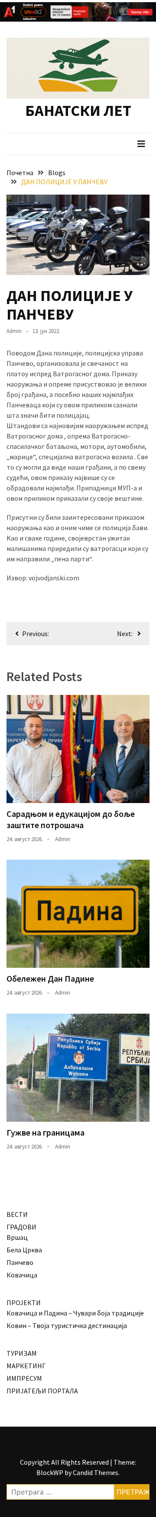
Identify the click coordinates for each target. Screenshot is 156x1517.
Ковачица (21, 1275)
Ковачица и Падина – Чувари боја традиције (75, 1313)
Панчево (19, 1262)
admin (14, 331)
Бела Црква (24, 1249)
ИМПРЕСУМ (24, 1378)
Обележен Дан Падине (50, 978)
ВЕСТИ (17, 1214)
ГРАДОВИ (21, 1227)
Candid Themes (95, 1472)
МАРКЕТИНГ (26, 1365)
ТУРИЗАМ (21, 1353)
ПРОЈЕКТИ (23, 1302)
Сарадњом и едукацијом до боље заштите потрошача (70, 819)
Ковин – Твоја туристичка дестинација (66, 1325)
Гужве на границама (45, 1132)
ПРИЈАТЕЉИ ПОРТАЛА (42, 1390)
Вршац (17, 1237)
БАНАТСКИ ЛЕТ (78, 110)
